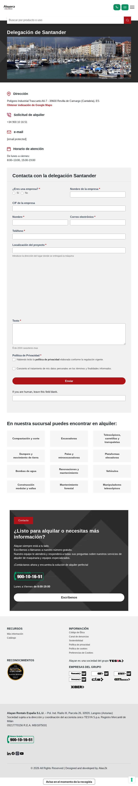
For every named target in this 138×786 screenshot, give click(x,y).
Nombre (18, 216)
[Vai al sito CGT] (100, 673)
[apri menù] (132, 8)
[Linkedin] (9, 753)
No (26, 193)
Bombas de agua (26, 471)
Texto (16, 320)
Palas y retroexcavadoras (69, 456)
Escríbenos (69, 597)
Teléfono (18, 230)
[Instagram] (18, 753)
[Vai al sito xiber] (77, 687)
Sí (17, 193)
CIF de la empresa (23, 202)
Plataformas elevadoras (112, 456)
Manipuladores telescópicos (112, 486)
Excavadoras (69, 438)
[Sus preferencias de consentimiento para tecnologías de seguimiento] (131, 779)
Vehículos (112, 471)
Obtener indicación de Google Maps (29, 105)
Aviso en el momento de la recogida (69, 781)
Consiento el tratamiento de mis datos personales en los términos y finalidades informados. (64, 368)
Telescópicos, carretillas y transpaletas (112, 439)
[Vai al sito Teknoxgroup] (77, 679)
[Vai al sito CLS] (100, 679)
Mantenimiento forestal (69, 486)
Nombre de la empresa (85, 188)
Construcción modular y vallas (26, 486)
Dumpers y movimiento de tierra (25, 456)
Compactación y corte (25, 438)
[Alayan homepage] (9, 7)
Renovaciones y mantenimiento (69, 471)
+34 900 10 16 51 (17, 121)
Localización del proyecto (29, 244)
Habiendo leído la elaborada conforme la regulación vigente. (60, 359)
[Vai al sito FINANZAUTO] (77, 673)
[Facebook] (13, 753)
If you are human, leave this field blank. (35, 391)
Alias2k (103, 768)
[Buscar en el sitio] (127, 20)
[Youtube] (22, 753)
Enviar (69, 380)
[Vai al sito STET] (122, 673)
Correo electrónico (82, 216)
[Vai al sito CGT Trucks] (122, 679)
